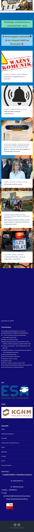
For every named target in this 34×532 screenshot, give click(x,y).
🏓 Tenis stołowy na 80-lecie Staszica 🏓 (14, 363)
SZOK (2, 447)
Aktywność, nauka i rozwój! (10, 358)
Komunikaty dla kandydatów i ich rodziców (14, 331)
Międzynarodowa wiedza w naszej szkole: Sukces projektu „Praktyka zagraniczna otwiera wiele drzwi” (17, 222)
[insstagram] (19, 525)
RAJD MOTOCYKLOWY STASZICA (11, 356)
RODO (3, 429)
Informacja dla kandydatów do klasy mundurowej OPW (17, 365)
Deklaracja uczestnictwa (16, 22)
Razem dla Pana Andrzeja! (9, 354)
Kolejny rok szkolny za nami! (13, 184)
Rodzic (26, 147)
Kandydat (19, 74)
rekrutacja (24, 74)
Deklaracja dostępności (7, 434)
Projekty (3, 456)
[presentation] (17, 61)
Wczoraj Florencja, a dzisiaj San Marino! (13, 367)
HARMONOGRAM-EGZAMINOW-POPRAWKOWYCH (15, 333)
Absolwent (14, 144)
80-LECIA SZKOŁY (7, 144)
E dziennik (4, 438)
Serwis (3, 461)
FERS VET (17, 214)
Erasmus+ (13, 214)
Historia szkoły (7, 145)
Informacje (13, 74)
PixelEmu (22, 527)
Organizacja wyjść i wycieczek (11, 147)
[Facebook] (15, 525)
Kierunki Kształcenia (23, 145)
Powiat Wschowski (6, 465)
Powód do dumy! (7, 361)
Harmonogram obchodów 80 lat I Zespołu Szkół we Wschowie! (17, 40)
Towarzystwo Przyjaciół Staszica (10, 443)
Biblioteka (26, 144)
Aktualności (7, 74)
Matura (18, 109)
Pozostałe (23, 109)
